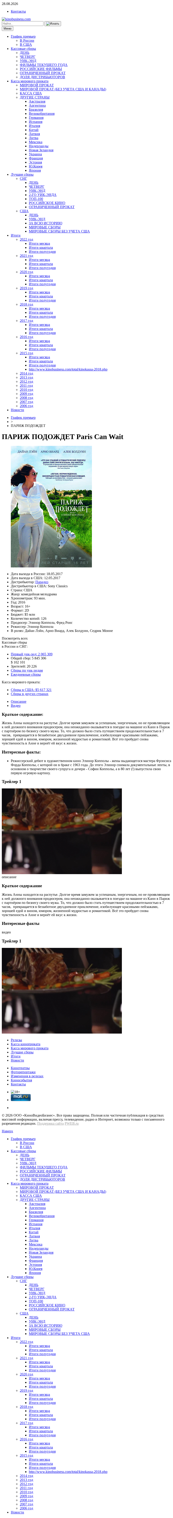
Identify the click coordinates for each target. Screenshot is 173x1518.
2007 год (26, 402)
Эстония (35, 162)
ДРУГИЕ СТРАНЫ (35, 97)
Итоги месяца (39, 243)
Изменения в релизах (27, 1076)
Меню (7, 28)
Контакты (18, 11)
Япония (35, 170)
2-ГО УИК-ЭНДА (43, 195)
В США (26, 44)
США (24, 211)
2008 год (26, 398)
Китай (34, 130)
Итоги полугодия (42, 251)
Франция (36, 158)
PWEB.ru (72, 1123)
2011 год (26, 385)
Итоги (15, 235)
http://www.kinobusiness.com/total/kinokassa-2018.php (68, 369)
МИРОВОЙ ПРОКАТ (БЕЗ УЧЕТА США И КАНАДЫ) (63, 89)
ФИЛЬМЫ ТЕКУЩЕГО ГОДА (44, 65)
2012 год (26, 381)
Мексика (35, 142)
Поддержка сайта (50, 1123)
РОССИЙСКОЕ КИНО (47, 203)
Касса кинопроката (25, 1044)
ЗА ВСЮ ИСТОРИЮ (45, 223)
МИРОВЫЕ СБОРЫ (45, 227)
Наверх (7, 1131)
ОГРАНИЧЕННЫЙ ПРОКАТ (43, 73)
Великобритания (42, 113)
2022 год (26, 239)
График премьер (23, 36)
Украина (35, 154)
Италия (34, 126)
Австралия (37, 101)
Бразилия (36, 109)
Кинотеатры (20, 1068)
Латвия (34, 134)
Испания (35, 122)
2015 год (26, 353)
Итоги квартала (41, 247)
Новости (17, 410)
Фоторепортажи (23, 1072)
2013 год (26, 377)
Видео (15, 705)
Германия (36, 118)
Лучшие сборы (22, 174)
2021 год (26, 256)
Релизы (16, 1040)
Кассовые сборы (23, 49)
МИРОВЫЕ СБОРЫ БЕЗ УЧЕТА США (59, 231)
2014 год (26, 373)
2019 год (26, 288)
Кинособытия (21, 1080)
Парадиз (41, 582)
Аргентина (37, 105)
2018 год (26, 304)
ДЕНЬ (24, 53)
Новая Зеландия (41, 150)
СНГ (23, 178)
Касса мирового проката (29, 81)
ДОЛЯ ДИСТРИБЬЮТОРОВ (42, 77)
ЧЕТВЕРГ (27, 57)
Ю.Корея (35, 166)
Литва (33, 138)
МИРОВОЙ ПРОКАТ (37, 85)
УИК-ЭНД (28, 61)
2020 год (26, 272)
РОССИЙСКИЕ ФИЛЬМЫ (41, 69)
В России (27, 40)
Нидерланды (38, 146)
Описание (18, 701)
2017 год (26, 320)
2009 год (26, 394)
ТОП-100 (36, 199)
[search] (52, 23)
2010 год (26, 390)
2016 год (26, 337)
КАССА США (31, 93)
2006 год (26, 406)
